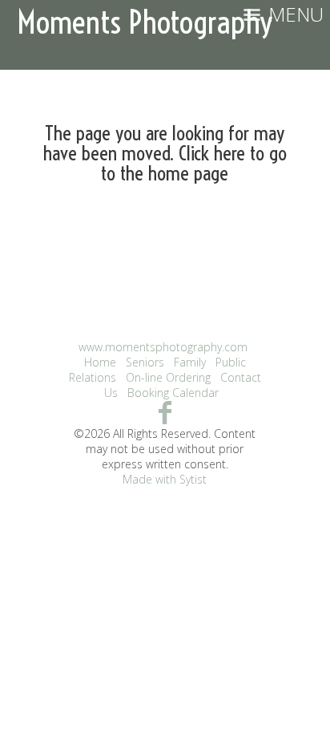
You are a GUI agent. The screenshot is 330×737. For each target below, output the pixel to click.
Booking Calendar (173, 392)
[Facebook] (165, 412)
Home (100, 362)
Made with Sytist (165, 479)
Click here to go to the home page (194, 162)
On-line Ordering (168, 377)
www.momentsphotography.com (163, 346)
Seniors (145, 362)
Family (190, 362)
